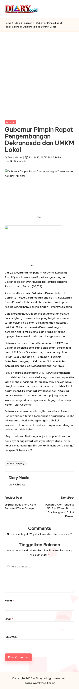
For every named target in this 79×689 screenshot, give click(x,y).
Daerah (10, 122)
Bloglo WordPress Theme (39, 683)
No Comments (18, 161)
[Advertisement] (39, 73)
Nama (9, 600)
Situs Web (11, 637)
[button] (17, 484)
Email (9, 619)
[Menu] (72, 9)
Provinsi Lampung (15, 463)
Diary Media (19, 477)
